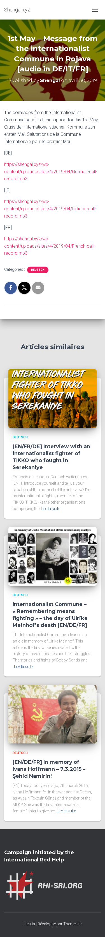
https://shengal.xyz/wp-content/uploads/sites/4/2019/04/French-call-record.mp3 (49, 246)
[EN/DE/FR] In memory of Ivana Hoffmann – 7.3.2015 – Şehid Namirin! (49, 769)
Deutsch (38, 269)
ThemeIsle (72, 924)
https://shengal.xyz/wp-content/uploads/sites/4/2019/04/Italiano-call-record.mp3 (50, 209)
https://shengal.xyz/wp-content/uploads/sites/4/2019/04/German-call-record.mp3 (50, 172)
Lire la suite (50, 508)
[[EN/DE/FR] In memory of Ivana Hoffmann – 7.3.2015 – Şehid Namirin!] (52, 714)
